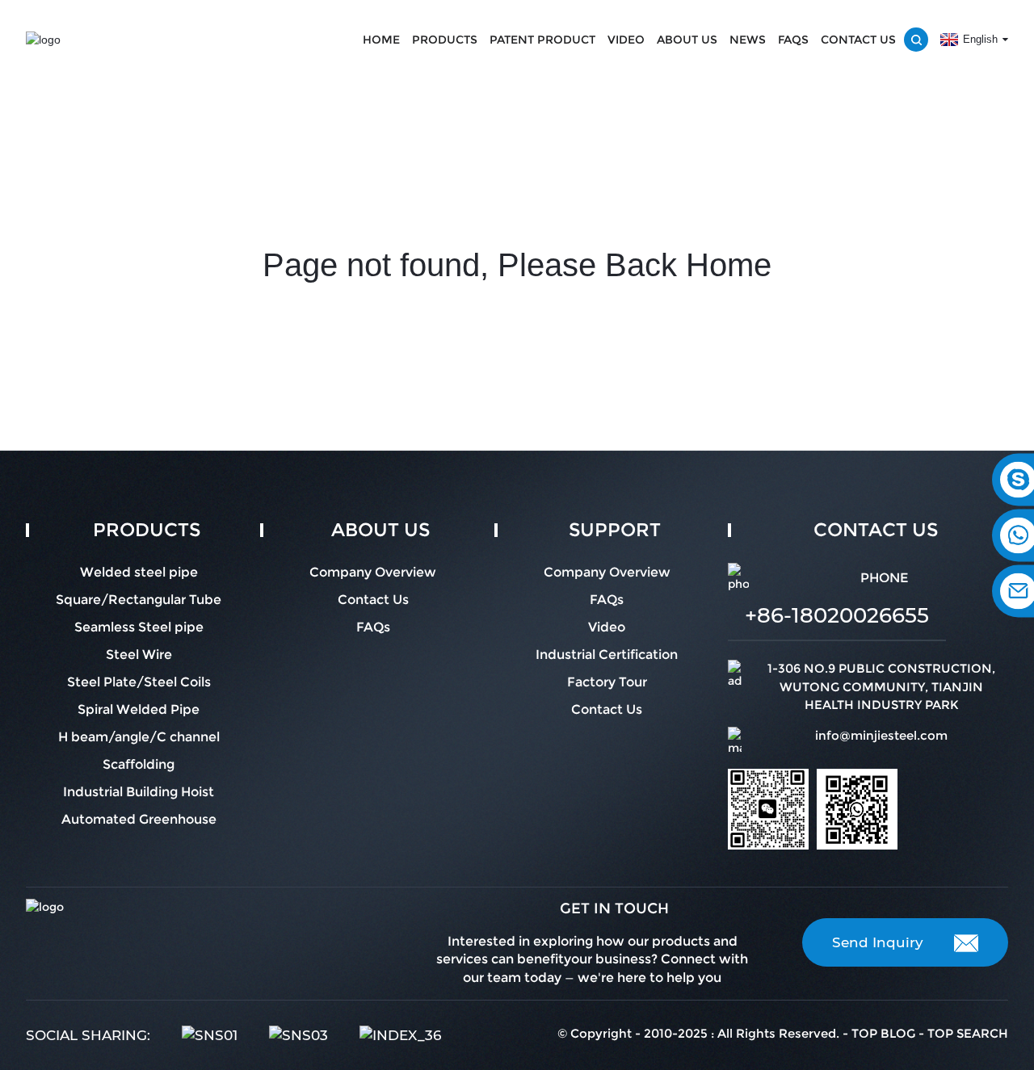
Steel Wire (139, 654)
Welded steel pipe (139, 572)
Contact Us (858, 39)
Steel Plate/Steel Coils (139, 682)
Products (444, 39)
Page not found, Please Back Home (517, 265)
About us (687, 39)
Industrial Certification (607, 654)
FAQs (793, 39)
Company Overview (372, 572)
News (747, 39)
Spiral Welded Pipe (139, 709)
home (381, 39)
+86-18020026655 (837, 615)
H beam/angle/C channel (139, 737)
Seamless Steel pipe (139, 627)
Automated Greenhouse (138, 819)
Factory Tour (607, 682)
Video (626, 39)
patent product (542, 39)
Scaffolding (138, 764)
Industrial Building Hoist (138, 791)
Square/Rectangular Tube (138, 599)
